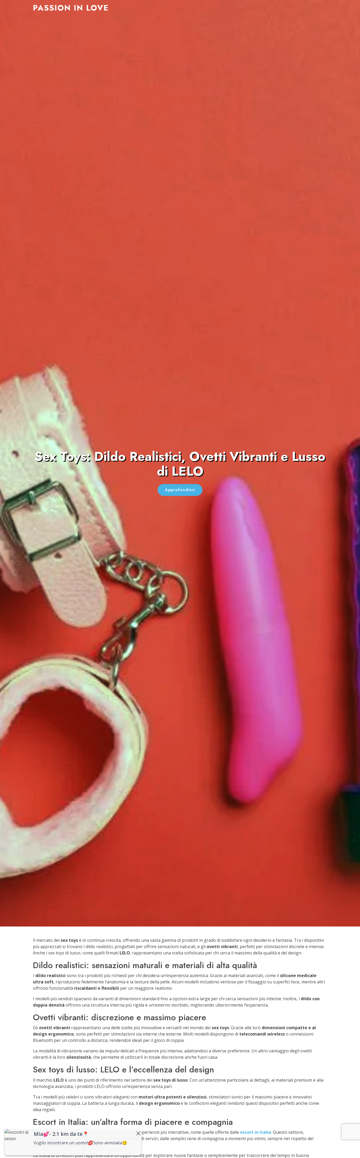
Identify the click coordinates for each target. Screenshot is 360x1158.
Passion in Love (71, 7)
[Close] (138, 1133)
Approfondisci (180, 490)
